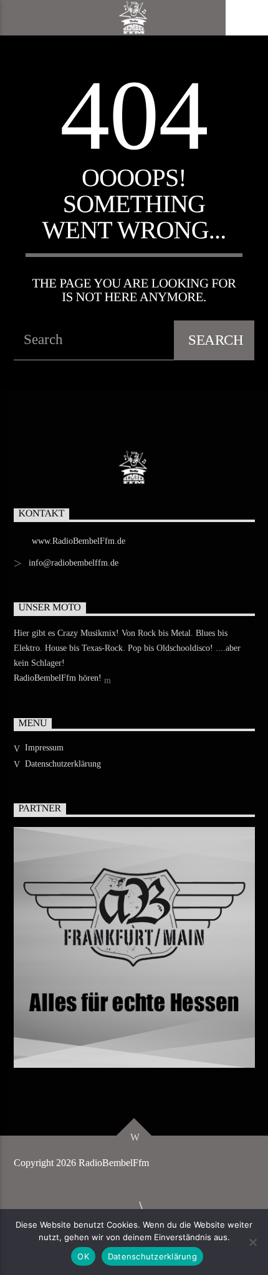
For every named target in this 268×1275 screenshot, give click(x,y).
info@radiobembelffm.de (73, 562)
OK (83, 1256)
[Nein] (252, 1242)
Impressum (44, 747)
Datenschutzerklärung (63, 763)
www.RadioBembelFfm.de (78, 541)
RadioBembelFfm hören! (59, 678)
